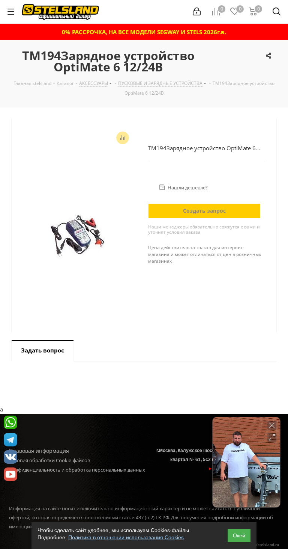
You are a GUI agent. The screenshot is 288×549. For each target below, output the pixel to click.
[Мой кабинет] (197, 11)
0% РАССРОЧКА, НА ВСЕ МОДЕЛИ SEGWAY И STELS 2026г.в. (144, 32)
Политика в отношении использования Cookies (126, 537)
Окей (239, 535)
